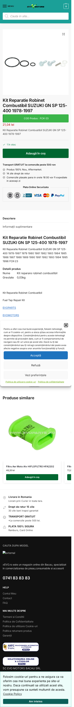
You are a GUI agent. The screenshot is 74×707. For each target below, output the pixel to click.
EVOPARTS (9, 307)
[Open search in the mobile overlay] (36, 16)
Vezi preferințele (35, 375)
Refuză (35, 365)
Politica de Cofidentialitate (18, 621)
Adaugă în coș (36, 153)
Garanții (7, 635)
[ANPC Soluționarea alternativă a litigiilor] (36, 647)
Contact (7, 598)
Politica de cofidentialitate (51, 381)
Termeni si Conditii (13, 616)
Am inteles (35, 701)
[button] (66, 325)
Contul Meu (9, 593)
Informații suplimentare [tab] (17, 226)
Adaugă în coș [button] (32, 477)
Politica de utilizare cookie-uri (21, 381)
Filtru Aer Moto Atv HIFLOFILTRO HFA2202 (30, 466)
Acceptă (35, 355)
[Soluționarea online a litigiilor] (36, 661)
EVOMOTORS (11, 315)
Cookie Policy (12, 694)
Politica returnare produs (17, 630)
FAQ (5, 602)
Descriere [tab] (9, 218)
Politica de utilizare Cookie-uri (20, 626)
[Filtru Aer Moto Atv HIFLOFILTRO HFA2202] (32, 433)
